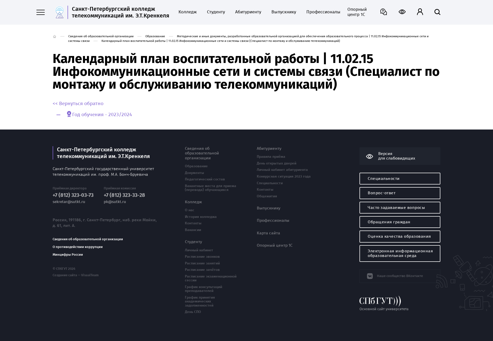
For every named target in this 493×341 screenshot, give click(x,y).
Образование (155, 36)
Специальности (270, 183)
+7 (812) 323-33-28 (124, 195)
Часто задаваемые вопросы (396, 207)
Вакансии (193, 230)
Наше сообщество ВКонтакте (400, 276)
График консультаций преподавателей (203, 289)
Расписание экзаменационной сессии (210, 278)
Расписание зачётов (202, 270)
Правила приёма (271, 157)
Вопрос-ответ (381, 192)
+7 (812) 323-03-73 (73, 195)
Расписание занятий (202, 263)
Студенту (216, 12)
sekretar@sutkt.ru (69, 202)
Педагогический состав (205, 179)
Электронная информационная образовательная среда (400, 253)
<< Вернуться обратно (78, 103)
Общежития (267, 196)
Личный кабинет (199, 250)
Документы (194, 173)
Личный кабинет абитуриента (282, 170)
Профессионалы (321, 12)
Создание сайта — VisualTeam (76, 275)
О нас (189, 210)
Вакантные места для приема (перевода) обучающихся (210, 188)
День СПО (193, 312)
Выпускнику (283, 12)
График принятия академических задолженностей (200, 302)
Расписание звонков (202, 257)
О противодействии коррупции (78, 247)
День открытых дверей (276, 163)
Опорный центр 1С (357, 12)
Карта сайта (268, 233)
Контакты (193, 223)
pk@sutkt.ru (115, 202)
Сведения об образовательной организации (101, 36)
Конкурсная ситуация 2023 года (284, 176)
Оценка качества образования (399, 236)
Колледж (187, 12)
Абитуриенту (248, 12)
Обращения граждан (389, 221)
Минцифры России (68, 254)
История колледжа (201, 217)
